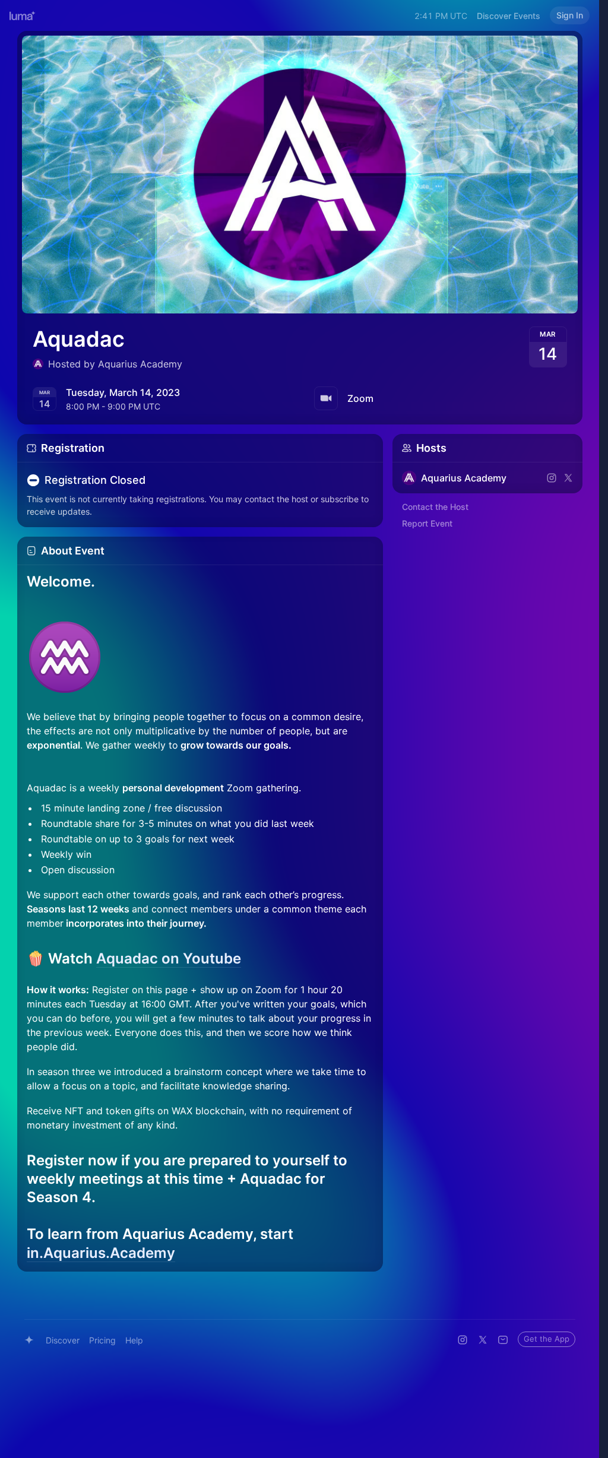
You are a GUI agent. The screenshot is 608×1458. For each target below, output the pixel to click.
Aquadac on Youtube (168, 958)
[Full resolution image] (200, 657)
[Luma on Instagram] (462, 1340)
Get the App (546, 1338)
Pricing (102, 1340)
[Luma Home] (23, 15)
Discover (63, 1340)
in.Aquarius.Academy (101, 1253)
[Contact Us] (503, 1340)
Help (134, 1340)
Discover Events (508, 16)
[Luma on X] (483, 1340)
